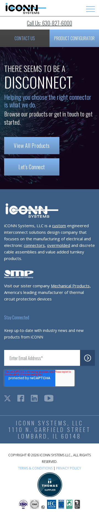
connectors (34, 245)
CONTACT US (25, 38)
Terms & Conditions (35, 468)
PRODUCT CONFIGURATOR (74, 38)
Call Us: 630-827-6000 (49, 23)
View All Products (32, 145)
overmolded (58, 245)
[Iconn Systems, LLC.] (25, 12)
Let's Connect (31, 167)
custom (59, 225)
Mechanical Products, (71, 285)
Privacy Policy (68, 468)
